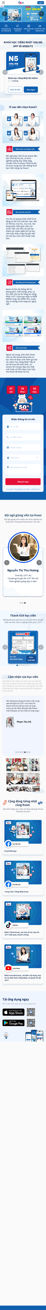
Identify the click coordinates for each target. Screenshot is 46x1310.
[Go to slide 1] (20, 603)
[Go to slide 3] (25, 603)
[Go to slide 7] (29, 752)
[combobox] (23, 456)
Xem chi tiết (15, 89)
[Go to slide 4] (24, 665)
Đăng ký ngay (23, 481)
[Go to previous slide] (4, 13)
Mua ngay (31, 89)
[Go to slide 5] (26, 665)
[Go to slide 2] (22, 603)
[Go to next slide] (41, 13)
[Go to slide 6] (28, 665)
